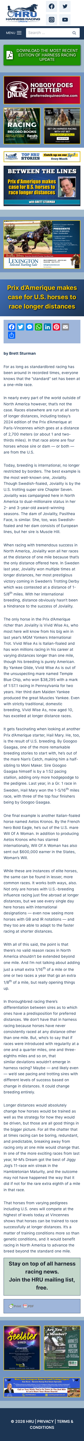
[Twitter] (65, 6)
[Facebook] (51, 6)
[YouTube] (65, 19)
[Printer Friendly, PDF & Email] (42, 1306)
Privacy (45, 1421)
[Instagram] (51, 19)
